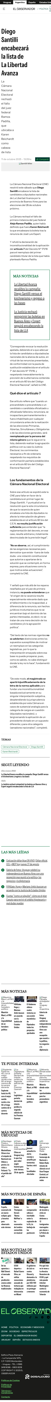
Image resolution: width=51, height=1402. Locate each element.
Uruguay (7, 2)
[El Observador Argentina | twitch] (48, 1322)
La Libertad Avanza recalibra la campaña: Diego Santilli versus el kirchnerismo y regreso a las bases (24, 775)
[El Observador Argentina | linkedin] (36, 1317)
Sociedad (14, 1331)
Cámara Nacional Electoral (15, 747)
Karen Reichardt (10, 751)
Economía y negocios (32, 1327)
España (17, 1340)
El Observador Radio (25, 1335)
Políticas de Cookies (10, 1380)
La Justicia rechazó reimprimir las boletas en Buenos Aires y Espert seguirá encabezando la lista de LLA (24, 785)
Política (43, 9)
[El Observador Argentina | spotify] (42, 1317)
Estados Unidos (31, 1340)
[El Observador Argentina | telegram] (48, 1317)
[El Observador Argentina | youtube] (48, 1312)
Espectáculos (29, 1331)
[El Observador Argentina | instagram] (43, 1312)
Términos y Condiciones (7, 1391)
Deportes (6, 1335)
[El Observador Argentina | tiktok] (30, 1317)
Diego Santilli (37, 747)
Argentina (20, 2)
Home (4, 1327)
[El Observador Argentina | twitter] (33, 1312)
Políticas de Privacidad (6, 1385)
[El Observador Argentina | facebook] (38, 1312)
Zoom (4, 1331)
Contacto (5, 1397)
